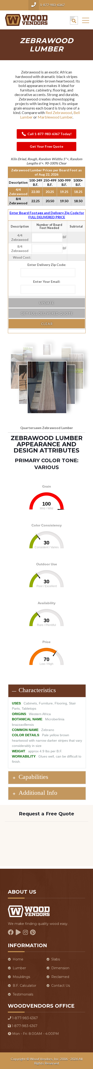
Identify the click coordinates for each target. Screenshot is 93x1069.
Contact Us (60, 985)
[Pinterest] (33, 932)
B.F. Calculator (24, 985)
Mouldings (21, 977)
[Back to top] (83, 1043)
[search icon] (74, 20)
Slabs (55, 959)
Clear (47, 324)
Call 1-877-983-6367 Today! (49, 134)
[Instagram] (25, 932)
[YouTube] (18, 932)
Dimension (60, 968)
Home (18, 959)
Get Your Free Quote (46, 146)
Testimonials (23, 994)
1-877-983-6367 (52, 5)
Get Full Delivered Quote (47, 313)
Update (46, 303)
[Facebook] (11, 932)
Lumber (19, 968)
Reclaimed (60, 977)
